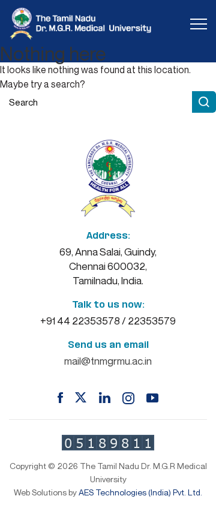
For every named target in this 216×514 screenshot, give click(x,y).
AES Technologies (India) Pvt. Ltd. (140, 492)
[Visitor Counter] (108, 442)
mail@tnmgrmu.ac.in (108, 360)
